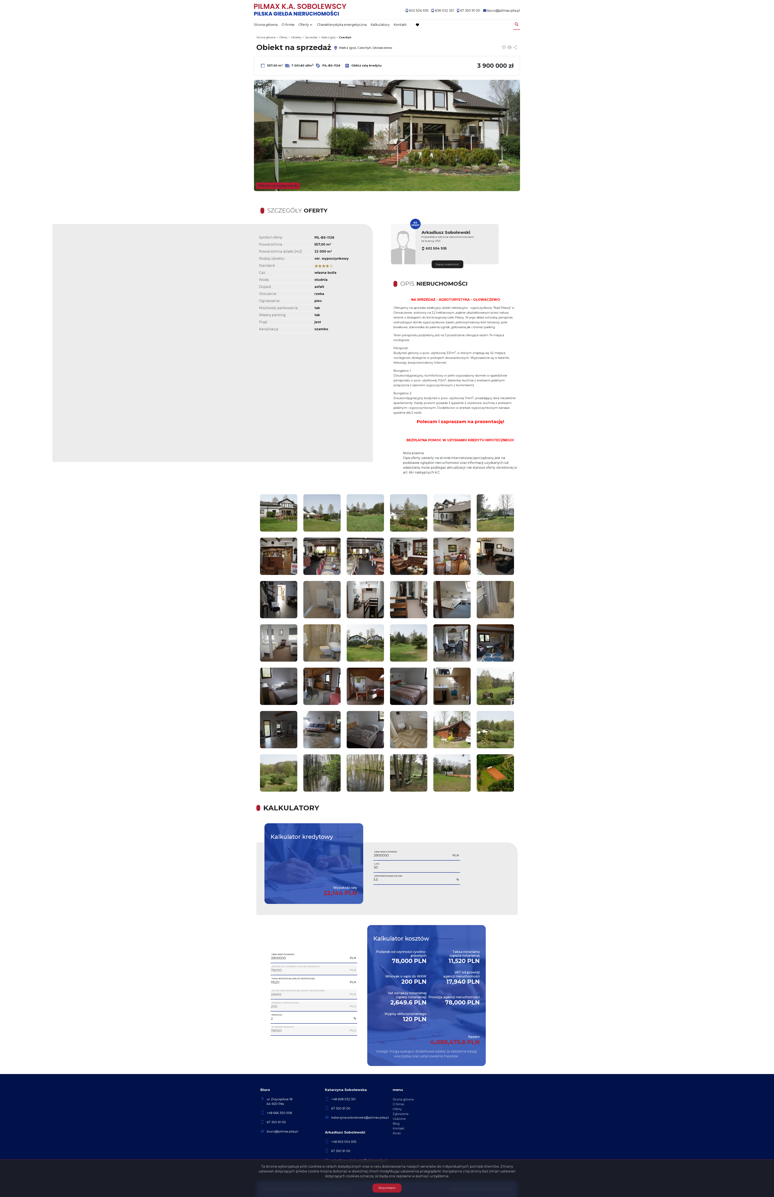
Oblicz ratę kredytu (366, 65)
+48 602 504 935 (344, 1142)
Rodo (397, 1133)
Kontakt (400, 25)
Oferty (304, 25)
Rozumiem (387, 1188)
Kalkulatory (380, 25)
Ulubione (399, 1119)
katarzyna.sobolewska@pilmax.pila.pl (360, 1117)
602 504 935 (436, 248)
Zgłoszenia (400, 1114)
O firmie (288, 25)
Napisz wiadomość (447, 264)
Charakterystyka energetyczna (342, 25)
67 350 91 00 (276, 1122)
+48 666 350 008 (279, 1113)
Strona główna (266, 25)
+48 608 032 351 (343, 1099)
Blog (396, 1123)
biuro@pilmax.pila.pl (282, 1131)
